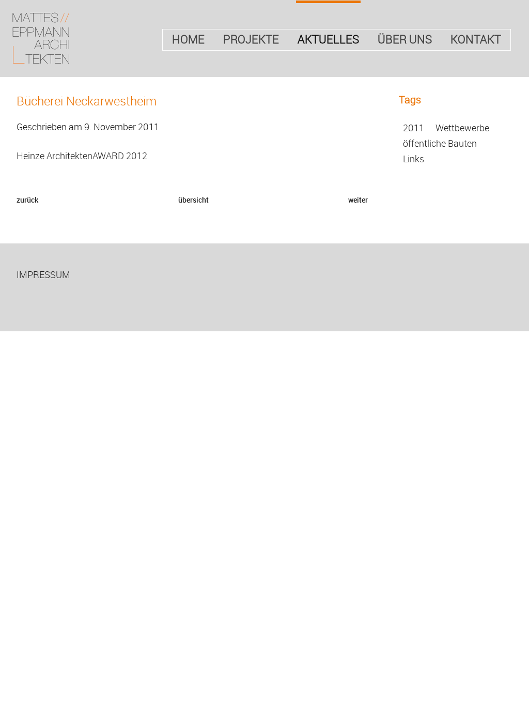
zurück (27, 200)
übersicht (193, 200)
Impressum (43, 274)
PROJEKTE (251, 39)
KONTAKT (475, 39)
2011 (413, 127)
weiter (358, 200)
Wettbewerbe (462, 127)
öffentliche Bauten (440, 143)
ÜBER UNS (405, 39)
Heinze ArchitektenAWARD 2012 (82, 155)
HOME (188, 39)
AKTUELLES (328, 39)
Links (413, 158)
